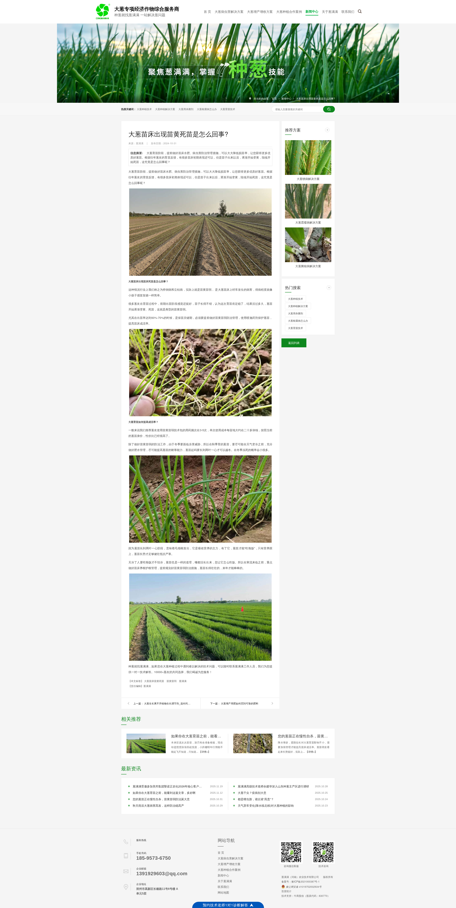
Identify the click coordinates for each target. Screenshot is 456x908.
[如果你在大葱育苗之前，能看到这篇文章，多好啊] (146, 743)
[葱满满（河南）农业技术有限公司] (102, 18)
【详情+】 (204, 751)
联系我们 (347, 11)
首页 (275, 98)
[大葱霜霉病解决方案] (308, 201)
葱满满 (182, 681)
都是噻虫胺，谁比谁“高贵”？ (256, 799)
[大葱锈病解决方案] (308, 157)
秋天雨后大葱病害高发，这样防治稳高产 (158, 805)
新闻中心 (311, 11)
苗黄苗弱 (172, 681)
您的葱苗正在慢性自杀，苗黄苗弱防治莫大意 (304, 735)
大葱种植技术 (144, 109)
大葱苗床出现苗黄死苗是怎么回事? (315, 98)
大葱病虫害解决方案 (229, 11)
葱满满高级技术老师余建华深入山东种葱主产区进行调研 (273, 786)
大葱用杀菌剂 (185, 109)
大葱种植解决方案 (165, 109)
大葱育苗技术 (227, 109)
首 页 (207, 11)
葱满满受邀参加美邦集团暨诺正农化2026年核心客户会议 (168, 786)
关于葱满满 (330, 11)
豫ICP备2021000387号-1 (305, 881)
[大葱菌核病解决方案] (308, 244)
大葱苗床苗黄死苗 (154, 681)
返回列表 (294, 343)
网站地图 (223, 892)
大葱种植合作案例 (289, 11)
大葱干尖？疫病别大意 (252, 793)
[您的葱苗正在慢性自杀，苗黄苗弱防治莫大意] (252, 743)
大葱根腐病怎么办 (207, 109)
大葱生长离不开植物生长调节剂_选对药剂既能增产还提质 (167, 703)
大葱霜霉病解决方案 (308, 222)
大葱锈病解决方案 (308, 179)
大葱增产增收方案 (260, 11)
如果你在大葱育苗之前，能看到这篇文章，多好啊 (197, 735)
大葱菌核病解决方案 (308, 266)
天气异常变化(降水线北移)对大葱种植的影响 (266, 805)
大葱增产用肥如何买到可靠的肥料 (239, 703)
